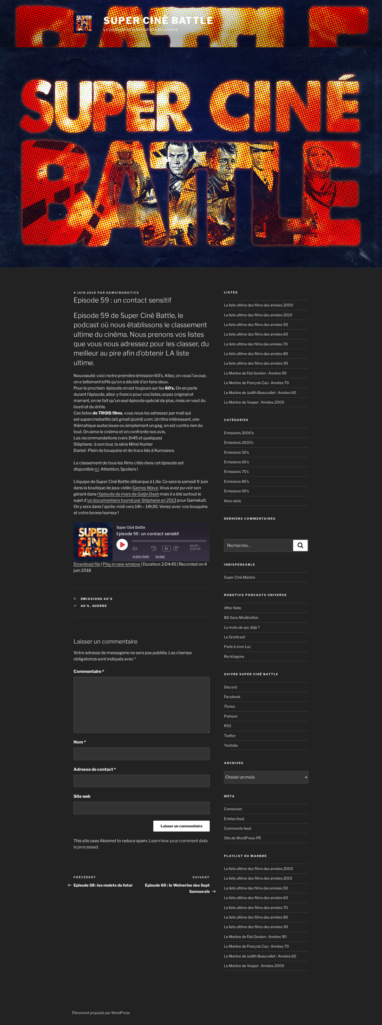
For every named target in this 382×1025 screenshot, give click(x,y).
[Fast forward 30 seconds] (181, 548)
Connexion (233, 809)
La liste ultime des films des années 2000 (258, 305)
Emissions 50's (236, 452)
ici (97, 469)
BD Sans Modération (241, 617)
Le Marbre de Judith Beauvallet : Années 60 (260, 392)
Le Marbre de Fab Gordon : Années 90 (255, 373)
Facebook (232, 696)
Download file (87, 564)
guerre (99, 606)
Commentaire (89, 671)
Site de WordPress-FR (242, 838)
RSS (227, 725)
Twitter (230, 735)
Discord (230, 687)
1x (166, 548)
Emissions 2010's (238, 442)
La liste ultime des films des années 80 (256, 353)
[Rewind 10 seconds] (155, 548)
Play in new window (121, 564)
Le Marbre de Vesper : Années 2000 (254, 402)
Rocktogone (234, 656)
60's (85, 606)
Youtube (231, 745)
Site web (82, 796)
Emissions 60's (97, 599)
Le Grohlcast (234, 637)
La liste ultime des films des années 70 (256, 344)
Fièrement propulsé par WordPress (101, 1012)
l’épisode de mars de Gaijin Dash (128, 494)
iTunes (229, 706)
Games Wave (145, 487)
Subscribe (141, 557)
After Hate (232, 608)
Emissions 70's (236, 471)
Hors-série (232, 501)
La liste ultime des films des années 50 (256, 324)
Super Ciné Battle (158, 20)
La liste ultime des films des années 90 (256, 363)
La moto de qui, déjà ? (242, 627)
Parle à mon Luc (237, 646)
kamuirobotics (122, 292)
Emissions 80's (236, 481)
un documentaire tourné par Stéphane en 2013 (131, 500)
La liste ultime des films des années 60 (256, 334)
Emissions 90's (236, 491)
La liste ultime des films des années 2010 (258, 315)
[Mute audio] (140, 548)
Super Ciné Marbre (239, 577)
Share (160, 557)
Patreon (231, 716)
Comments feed (237, 828)
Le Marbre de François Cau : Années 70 (256, 382)
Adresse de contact (95, 769)
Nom (80, 742)
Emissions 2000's (239, 433)
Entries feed (234, 818)
